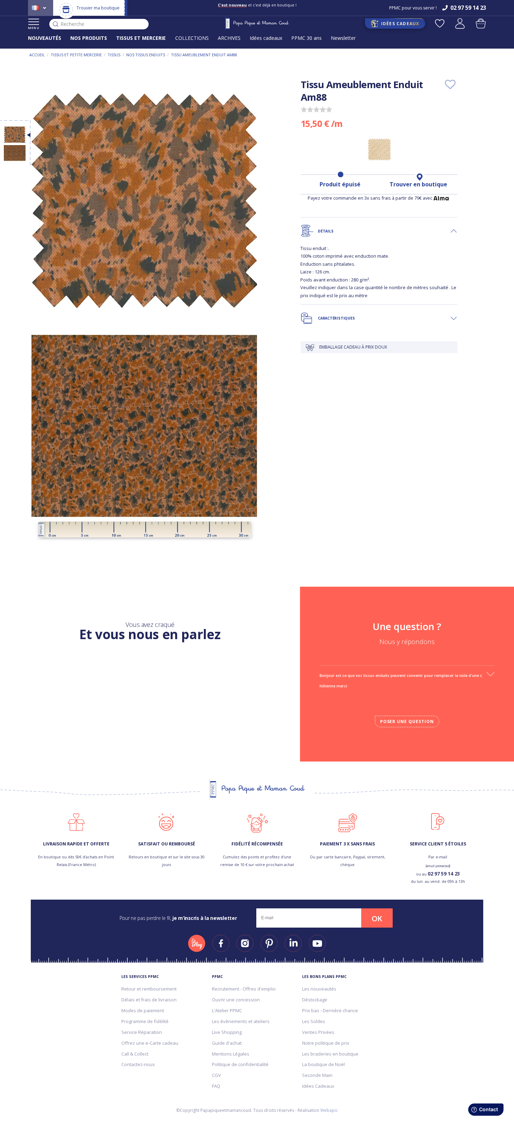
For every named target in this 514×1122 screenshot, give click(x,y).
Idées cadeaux (266, 38)
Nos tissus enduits (145, 54)
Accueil (37, 54)
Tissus (114, 54)
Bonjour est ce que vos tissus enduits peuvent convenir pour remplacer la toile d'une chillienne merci (401, 680)
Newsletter (343, 38)
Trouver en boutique (418, 184)
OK (377, 918)
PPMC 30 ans (306, 38)
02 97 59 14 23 (444, 873)
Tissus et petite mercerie (76, 54)
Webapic (329, 1110)
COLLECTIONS (192, 38)
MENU (34, 28)
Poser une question (407, 721)
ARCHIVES (229, 38)
